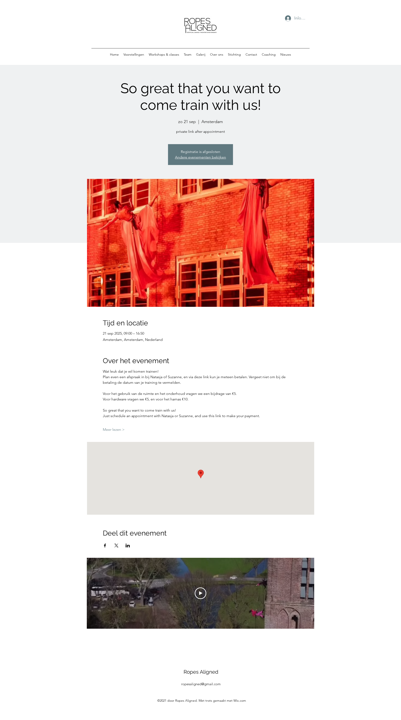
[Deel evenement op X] (116, 545)
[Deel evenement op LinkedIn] (128, 545)
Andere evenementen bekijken (200, 157)
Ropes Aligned (201, 672)
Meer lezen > (114, 429)
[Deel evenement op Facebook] (105, 545)
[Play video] (200, 593)
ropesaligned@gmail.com (201, 684)
